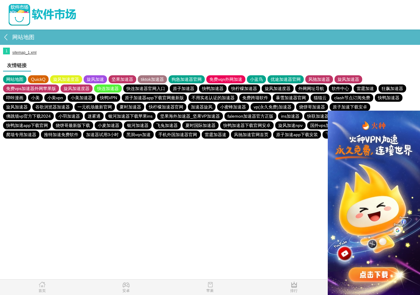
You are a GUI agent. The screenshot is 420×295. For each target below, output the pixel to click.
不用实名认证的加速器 (213, 97)
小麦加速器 (108, 125)
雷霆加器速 (215, 134)
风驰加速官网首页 (251, 134)
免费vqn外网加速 (225, 79)
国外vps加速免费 (326, 125)
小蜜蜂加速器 (233, 106)
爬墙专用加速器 (21, 134)
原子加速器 (183, 88)
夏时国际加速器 (200, 125)
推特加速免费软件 (61, 134)
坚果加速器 (122, 79)
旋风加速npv (290, 125)
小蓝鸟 (256, 79)
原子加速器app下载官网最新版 (154, 97)
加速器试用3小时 (102, 134)
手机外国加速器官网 (177, 134)
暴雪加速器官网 (291, 97)
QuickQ (38, 79)
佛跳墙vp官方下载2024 (28, 116)
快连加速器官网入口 (145, 88)
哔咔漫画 (14, 97)
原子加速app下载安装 (297, 134)
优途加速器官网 (286, 79)
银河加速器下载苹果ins (130, 116)
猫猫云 (320, 97)
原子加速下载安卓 (350, 106)
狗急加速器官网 (187, 79)
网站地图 (14, 79)
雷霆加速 (365, 88)
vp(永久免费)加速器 (272, 106)
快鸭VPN (108, 97)
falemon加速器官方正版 (250, 116)
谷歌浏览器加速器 (52, 106)
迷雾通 (94, 116)
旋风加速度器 (66, 79)
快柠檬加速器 (244, 88)
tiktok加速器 (152, 79)
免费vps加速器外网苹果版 (31, 88)
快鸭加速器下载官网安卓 (247, 125)
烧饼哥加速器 (312, 106)
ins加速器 (290, 116)
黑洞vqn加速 (138, 134)
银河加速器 (138, 125)
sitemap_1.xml (24, 52)
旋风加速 (95, 79)
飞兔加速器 (167, 125)
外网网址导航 (311, 88)
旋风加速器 (348, 79)
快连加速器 (108, 88)
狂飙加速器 (392, 88)
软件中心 (340, 88)
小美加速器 (81, 97)
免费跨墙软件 (255, 97)
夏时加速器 (130, 106)
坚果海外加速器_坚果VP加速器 (190, 116)
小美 (35, 97)
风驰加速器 (319, 79)
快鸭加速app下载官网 (27, 125)
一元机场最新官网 (94, 106)
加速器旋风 (201, 106)
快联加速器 (318, 116)
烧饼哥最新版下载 (73, 125)
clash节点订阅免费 (352, 97)
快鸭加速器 (213, 88)
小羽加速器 (69, 116)
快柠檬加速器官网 (166, 106)
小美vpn (55, 97)
